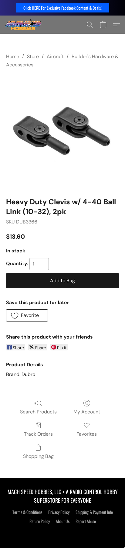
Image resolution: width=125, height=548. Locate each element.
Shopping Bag (38, 456)
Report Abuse (86, 521)
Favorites (86, 434)
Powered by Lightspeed (62, 532)
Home (12, 56)
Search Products (38, 412)
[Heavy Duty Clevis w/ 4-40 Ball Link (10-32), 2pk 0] (62, 131)
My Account (86, 412)
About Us (62, 521)
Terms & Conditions (27, 512)
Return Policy (39, 521)
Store (33, 56)
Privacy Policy (58, 512)
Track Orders (38, 434)
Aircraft (55, 56)
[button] (62, 7)
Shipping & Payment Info (94, 512)
